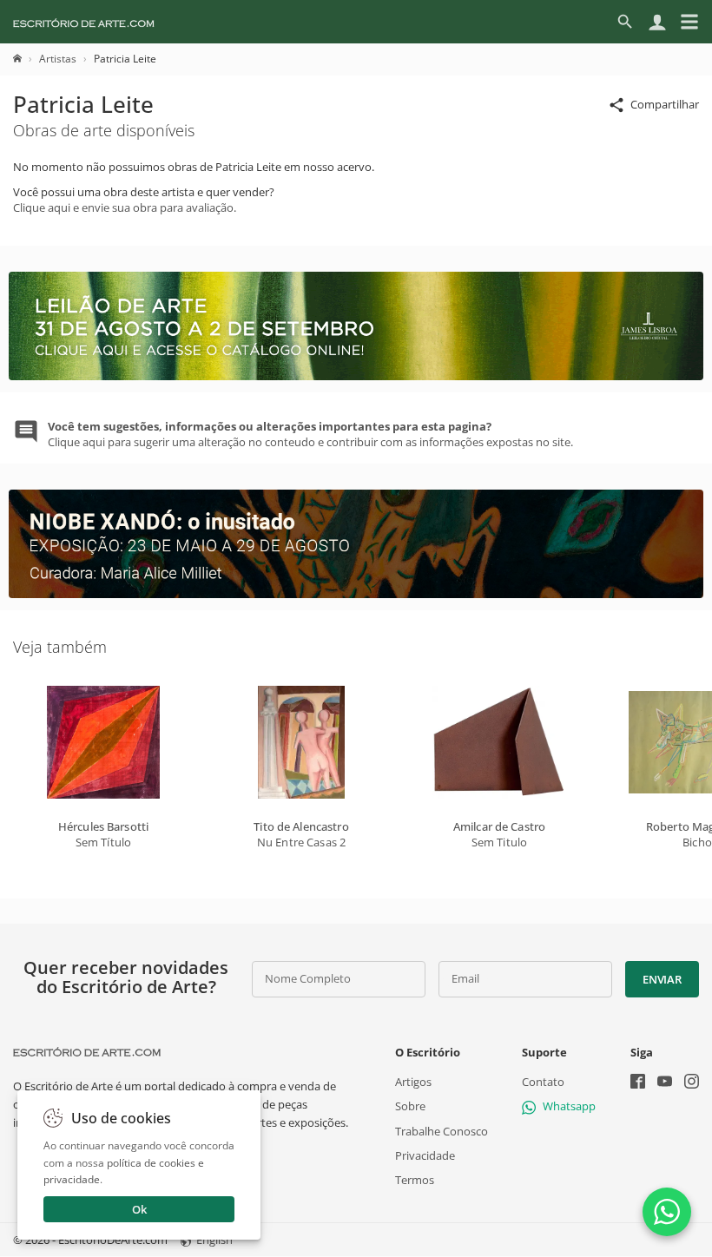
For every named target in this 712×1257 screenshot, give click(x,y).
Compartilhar (664, 104)
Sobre (410, 1107)
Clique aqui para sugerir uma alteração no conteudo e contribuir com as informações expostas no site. (310, 434)
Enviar (662, 979)
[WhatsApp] (667, 1212)
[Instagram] (691, 1083)
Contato (543, 1081)
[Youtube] (664, 1083)
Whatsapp (569, 1107)
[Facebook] (637, 1083)
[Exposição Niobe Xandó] (356, 594)
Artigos (413, 1081)
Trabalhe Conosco (441, 1131)
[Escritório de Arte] (84, 22)
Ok (139, 1209)
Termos (414, 1180)
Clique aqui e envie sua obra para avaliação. (124, 207)
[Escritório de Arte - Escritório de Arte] (87, 1052)
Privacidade (425, 1155)
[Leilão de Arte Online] (356, 376)
